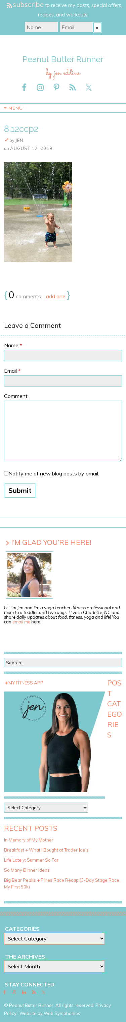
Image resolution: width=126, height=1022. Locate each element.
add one (56, 296)
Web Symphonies (62, 1013)
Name (13, 345)
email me (21, 621)
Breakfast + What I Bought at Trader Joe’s (46, 850)
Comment (16, 396)
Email (12, 370)
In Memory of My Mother (28, 839)
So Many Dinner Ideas (27, 870)
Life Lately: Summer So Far (31, 860)
